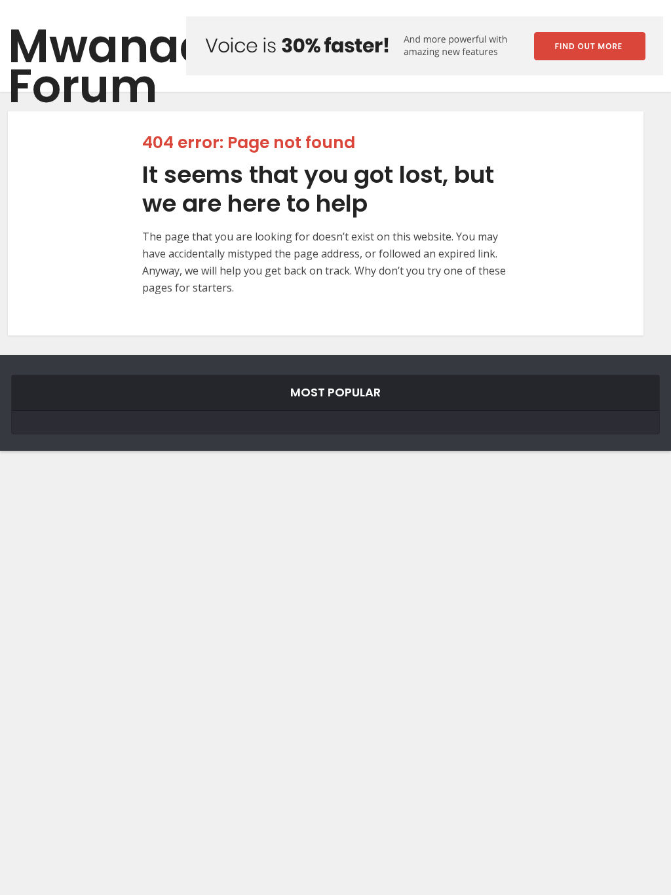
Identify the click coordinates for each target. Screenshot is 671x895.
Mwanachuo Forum (152, 66)
